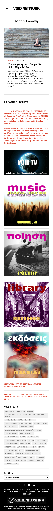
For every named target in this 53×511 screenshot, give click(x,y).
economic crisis (11, 423)
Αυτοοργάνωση (10, 447)
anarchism (21, 411)
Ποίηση (38, 454)
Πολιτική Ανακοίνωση (13, 457)
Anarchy (30, 411)
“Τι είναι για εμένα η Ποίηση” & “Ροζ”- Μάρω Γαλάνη (24, 66)
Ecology (32, 420)
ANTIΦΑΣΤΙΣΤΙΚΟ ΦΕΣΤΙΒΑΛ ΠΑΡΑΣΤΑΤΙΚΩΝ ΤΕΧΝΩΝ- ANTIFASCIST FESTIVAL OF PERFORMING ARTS (26, 396)
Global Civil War (25, 423)
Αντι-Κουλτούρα (41, 440)
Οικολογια (19, 454)
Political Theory (11, 433)
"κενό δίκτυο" (10, 411)
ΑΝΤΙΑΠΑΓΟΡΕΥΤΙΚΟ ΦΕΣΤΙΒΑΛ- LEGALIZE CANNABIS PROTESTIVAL (22, 385)
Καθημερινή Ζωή (11, 450)
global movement (40, 423)
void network (10, 440)
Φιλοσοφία (40, 457)
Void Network (8, 507)
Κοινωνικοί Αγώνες (32, 450)
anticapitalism (10, 420)
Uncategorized (33, 437)
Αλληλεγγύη (21, 440)
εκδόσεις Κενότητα (12, 460)
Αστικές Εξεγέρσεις (40, 443)
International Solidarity (14, 430)
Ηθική (34, 447)
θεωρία (23, 460)
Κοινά (21, 450)
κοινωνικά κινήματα (35, 460)
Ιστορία (41, 447)
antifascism (22, 420)
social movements (26, 433)
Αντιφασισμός (25, 443)
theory (23, 437)
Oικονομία (30, 430)
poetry (38, 430)
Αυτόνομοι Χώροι (23, 447)
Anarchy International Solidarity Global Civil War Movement (24, 415)
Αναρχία (31, 440)
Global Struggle (11, 426)
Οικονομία (29, 454)
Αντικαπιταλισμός (11, 443)
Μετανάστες (9, 454)
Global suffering (26, 426)
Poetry (11, 60)
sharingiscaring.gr (41, 509)
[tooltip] (19, 485)
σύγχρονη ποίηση (11, 464)
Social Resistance (11, 437)
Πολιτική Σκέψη (29, 457)
